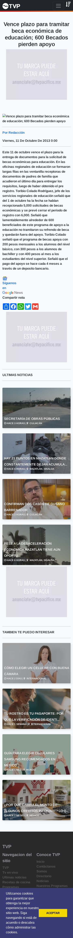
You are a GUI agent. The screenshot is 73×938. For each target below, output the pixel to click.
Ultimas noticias (14, 877)
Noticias (42, 881)
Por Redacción (13, 132)
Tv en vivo (10, 872)
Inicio (40, 861)
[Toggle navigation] (58, 6)
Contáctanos (46, 866)
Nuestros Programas (52, 886)
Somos (41, 871)
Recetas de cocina (16, 882)
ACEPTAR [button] (53, 913)
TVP (5, 867)
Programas (10, 887)
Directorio (43, 876)
